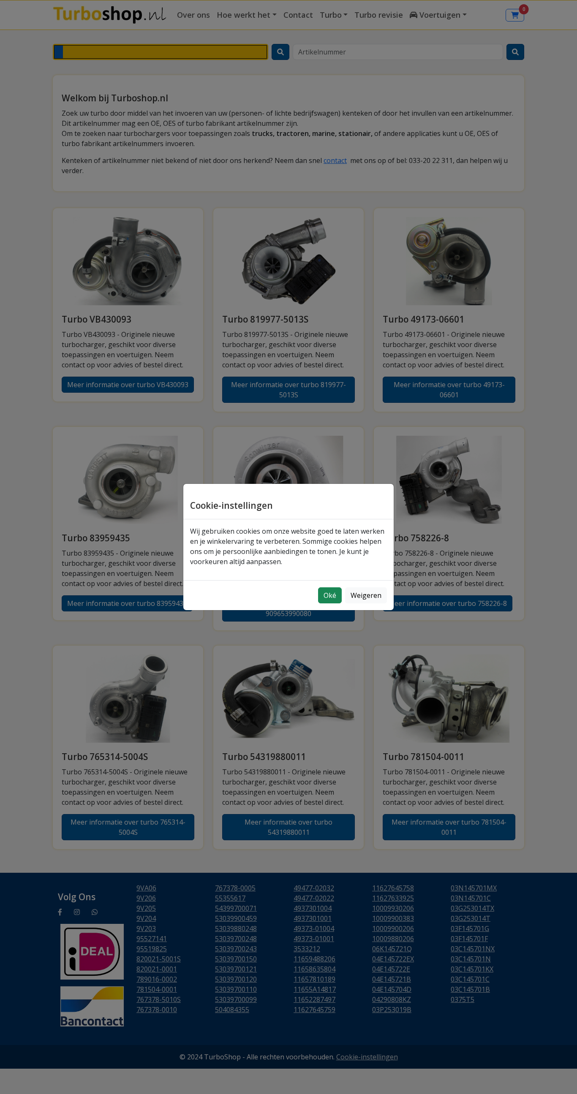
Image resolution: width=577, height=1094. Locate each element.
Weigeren (366, 595)
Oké (330, 595)
